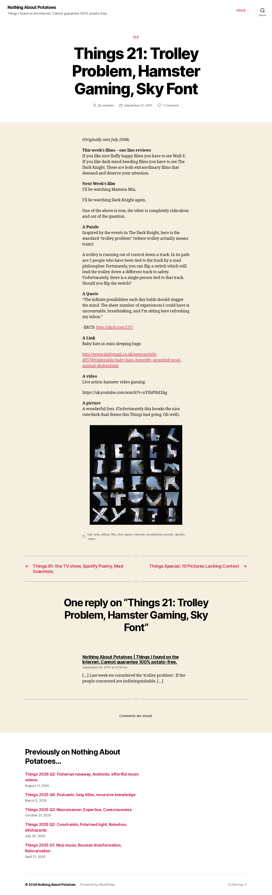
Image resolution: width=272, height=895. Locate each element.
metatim (108, 105)
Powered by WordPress (97, 884)
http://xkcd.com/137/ (114, 327)
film (113, 534)
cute (97, 534)
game (128, 534)
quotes (179, 534)
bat (90, 534)
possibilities (155, 534)
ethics (105, 534)
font (120, 534)
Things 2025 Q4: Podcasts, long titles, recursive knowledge (80, 794)
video (91, 539)
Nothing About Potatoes (31, 7)
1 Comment (171, 105)
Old (136, 37)
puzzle (168, 534)
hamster (139, 534)
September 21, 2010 (138, 105)
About (241, 10)
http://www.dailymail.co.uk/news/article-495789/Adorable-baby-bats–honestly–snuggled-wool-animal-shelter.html (131, 360)
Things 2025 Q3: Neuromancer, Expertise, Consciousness (78, 809)
